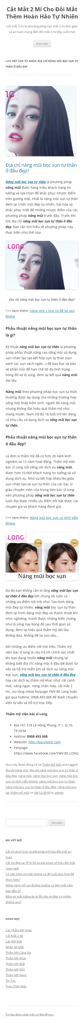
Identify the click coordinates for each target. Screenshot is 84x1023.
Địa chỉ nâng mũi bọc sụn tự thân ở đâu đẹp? (41, 168)
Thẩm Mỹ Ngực (16, 975)
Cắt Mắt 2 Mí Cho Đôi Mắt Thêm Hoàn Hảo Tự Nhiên (42, 13)
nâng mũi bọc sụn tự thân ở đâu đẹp (47, 674)
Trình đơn (42, 43)
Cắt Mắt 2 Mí (14, 936)
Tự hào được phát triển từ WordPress (30, 1014)
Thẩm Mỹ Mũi (51, 764)
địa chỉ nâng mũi (17, 770)
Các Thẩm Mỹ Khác (19, 930)
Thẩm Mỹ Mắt (15, 964)
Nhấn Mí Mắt (15, 947)
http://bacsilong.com (44, 742)
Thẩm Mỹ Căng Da (18, 952)
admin (59, 793)
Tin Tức (11, 981)
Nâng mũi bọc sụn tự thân (26, 182)
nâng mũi (25, 776)
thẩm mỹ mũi (19, 793)
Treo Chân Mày (16, 986)
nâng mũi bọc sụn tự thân (57, 781)
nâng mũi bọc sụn (45, 776)
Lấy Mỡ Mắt (14, 941)
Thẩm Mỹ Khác (16, 958)
